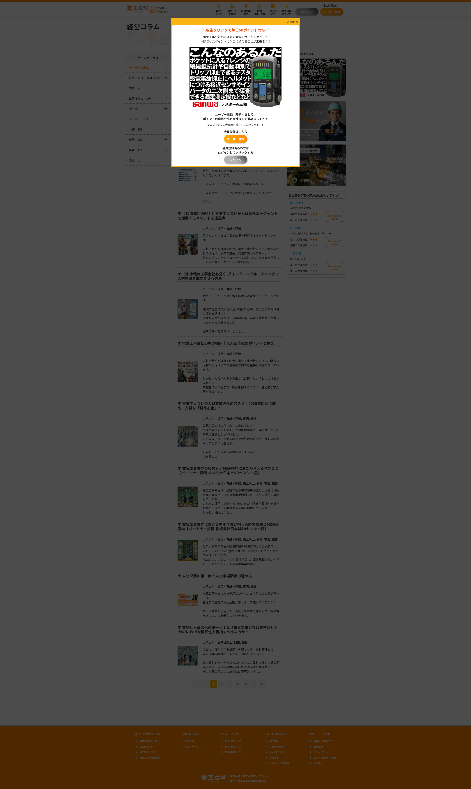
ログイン (235, 160)
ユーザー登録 (235, 139)
